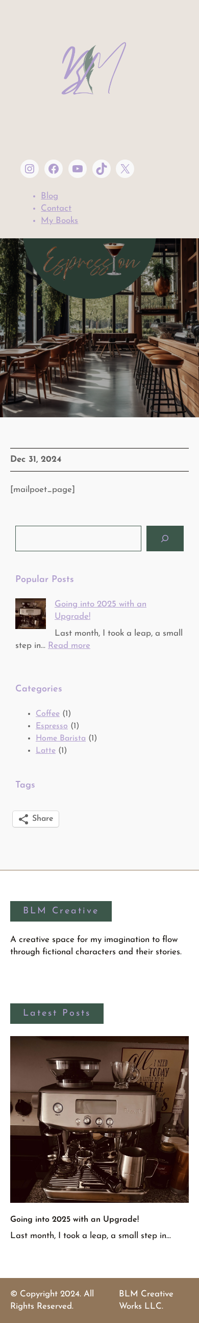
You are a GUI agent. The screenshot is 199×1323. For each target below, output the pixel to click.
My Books (59, 220)
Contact (56, 208)
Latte (46, 751)
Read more (69, 645)
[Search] (165, 539)
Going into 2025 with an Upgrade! (74, 1220)
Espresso (52, 726)
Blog (49, 196)
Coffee (48, 714)
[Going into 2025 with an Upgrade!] (30, 615)
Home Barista (61, 738)
